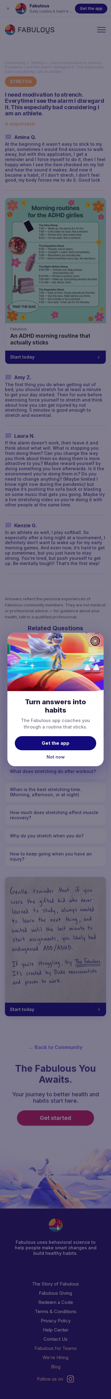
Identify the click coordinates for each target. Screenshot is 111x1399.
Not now (56, 756)
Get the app (55, 743)
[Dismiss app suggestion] (95, 641)
